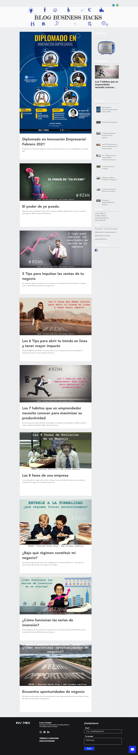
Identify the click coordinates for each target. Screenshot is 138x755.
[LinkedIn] (48, 732)
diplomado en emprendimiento (105, 232)
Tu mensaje (89, 736)
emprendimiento (100, 239)
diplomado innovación (102, 236)
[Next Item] (115, 72)
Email (87, 728)
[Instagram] (40, 732)
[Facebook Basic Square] (96, 250)
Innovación (98, 229)
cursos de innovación (111, 229)
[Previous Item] (98, 72)
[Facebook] (44, 732)
